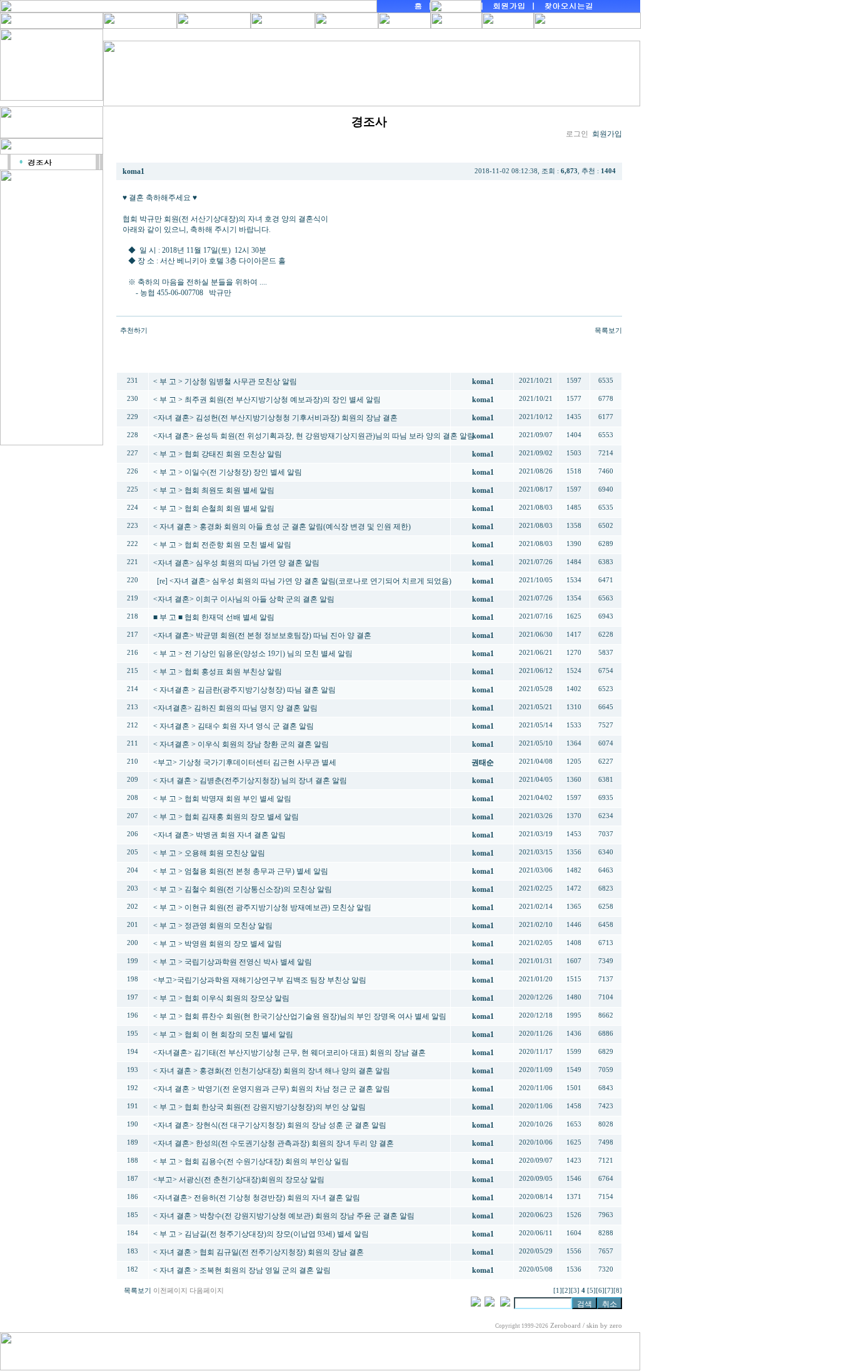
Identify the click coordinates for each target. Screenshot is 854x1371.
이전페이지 (170, 1290)
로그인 (577, 133)
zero (616, 1325)
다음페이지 (206, 1290)
